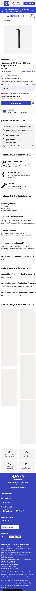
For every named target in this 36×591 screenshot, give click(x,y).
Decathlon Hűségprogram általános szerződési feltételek (14, 554)
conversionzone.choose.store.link (11, 98)
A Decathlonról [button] (6, 502)
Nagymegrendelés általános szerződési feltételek (13, 556)
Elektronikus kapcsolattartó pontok (9, 568)
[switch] (33, 103)
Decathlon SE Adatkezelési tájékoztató (10, 559)
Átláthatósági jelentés (6, 571)
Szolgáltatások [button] (6, 494)
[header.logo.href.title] (13, 16)
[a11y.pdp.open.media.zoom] (18, 39)
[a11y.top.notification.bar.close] (33, 10)
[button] (18, 155)
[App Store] (8, 510)
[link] (18, 487)
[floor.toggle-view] (34, 155)
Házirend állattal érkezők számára (9, 564)
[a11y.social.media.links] (2, 520)
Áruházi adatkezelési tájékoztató (9, 550)
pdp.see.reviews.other (28, 71)
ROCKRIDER (5, 59)
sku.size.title (5, 84)
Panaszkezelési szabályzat (8, 557)
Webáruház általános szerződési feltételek (11, 547)
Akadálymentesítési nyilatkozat (22, 571)
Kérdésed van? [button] (6, 498)
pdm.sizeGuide (30, 84)
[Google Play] (21, 510)
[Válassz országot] (10, 527)
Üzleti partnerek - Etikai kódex (8, 561)
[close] (2, 3)
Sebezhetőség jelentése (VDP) (8, 570)
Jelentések (20, 570)
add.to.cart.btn (16, 103)
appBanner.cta (29, 3)
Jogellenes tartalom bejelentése (8, 566)
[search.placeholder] (23, 16)
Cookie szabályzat (27, 559)
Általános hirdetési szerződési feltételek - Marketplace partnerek (16, 552)
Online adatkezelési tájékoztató (23, 548)
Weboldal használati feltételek (8, 563)
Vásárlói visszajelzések (7, 548)
